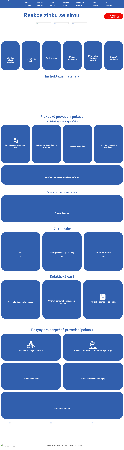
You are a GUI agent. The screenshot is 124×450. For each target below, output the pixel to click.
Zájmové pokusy (66, 4)
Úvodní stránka (28, 4)
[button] (113, 16)
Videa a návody (95, 4)
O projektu (109, 4)
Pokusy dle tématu (80, 4)
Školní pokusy (52, 4)
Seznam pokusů (40, 4)
